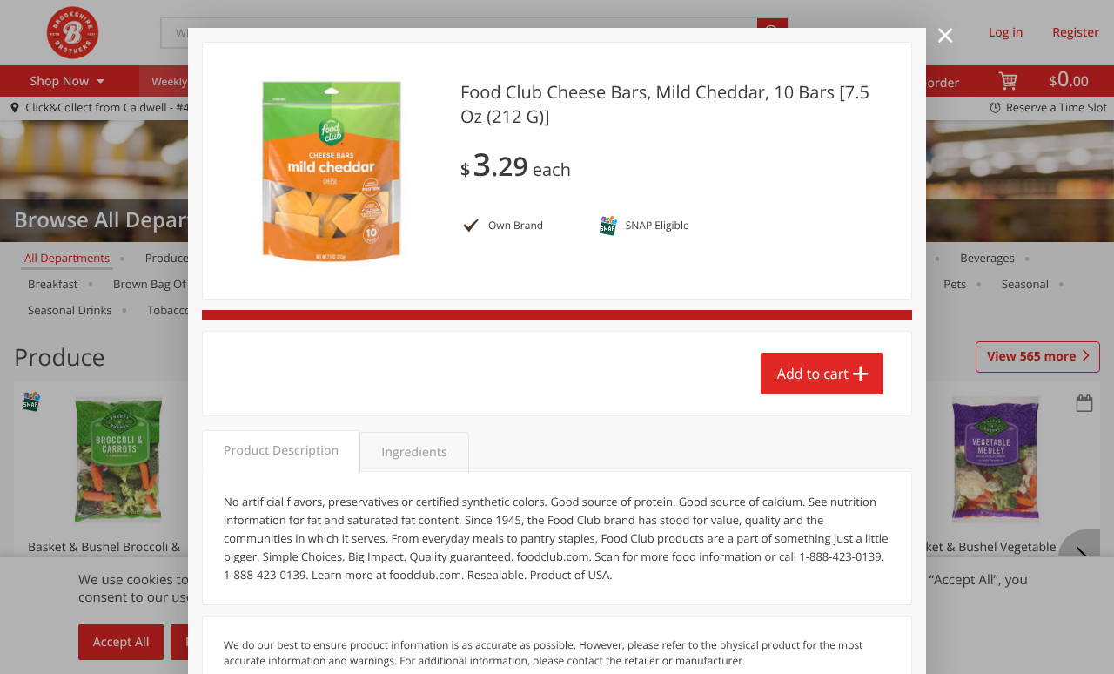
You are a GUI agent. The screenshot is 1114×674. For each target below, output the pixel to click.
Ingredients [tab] (413, 452)
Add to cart (813, 373)
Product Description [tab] (281, 450)
